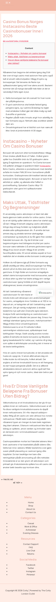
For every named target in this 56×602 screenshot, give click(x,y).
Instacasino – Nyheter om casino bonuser (27, 53)
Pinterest (31, 574)
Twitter (31, 568)
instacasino (45, 166)
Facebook (30, 565)
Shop (30, 506)
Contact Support (30, 544)
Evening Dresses (30, 533)
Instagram (30, 571)
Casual (31, 523)
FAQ (31, 547)
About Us (30, 509)
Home (31, 502)
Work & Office (30, 526)
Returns (30, 554)
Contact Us (30, 512)
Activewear (31, 530)
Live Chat (30, 550)
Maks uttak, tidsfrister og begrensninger (26, 56)
